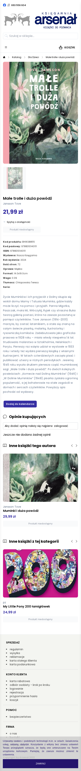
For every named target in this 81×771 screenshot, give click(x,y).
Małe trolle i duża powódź (60, 57)
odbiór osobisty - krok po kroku (30, 685)
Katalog (16, 57)
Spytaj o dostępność (18, 222)
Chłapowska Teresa (27, 282)
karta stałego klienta (23, 660)
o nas (13, 733)
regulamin (16, 649)
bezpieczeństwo (20, 717)
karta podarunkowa (22, 664)
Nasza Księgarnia (27, 255)
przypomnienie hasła (23, 696)
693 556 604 (18, 5)
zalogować (61, 426)
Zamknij (40, 763)
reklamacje (17, 657)
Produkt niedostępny (22, 229)
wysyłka (15, 653)
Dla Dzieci (33, 57)
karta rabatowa (20, 681)
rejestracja (17, 692)
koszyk (14, 700)
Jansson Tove (12, 204)
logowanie (16, 689)
